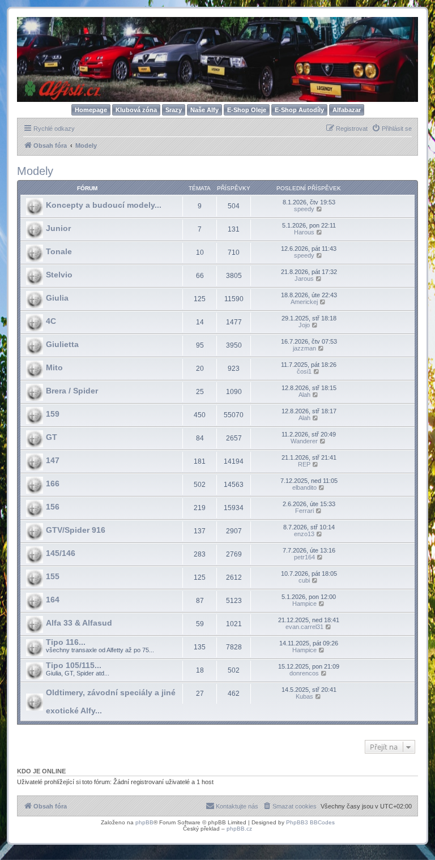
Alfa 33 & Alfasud (79, 622)
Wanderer (304, 441)
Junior (58, 228)
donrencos (304, 673)
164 (52, 599)
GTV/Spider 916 (75, 529)
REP (304, 464)
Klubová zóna (136, 109)
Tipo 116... (66, 642)
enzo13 (304, 533)
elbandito (304, 487)
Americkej (304, 301)
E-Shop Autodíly (299, 109)
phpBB (144, 822)
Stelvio (59, 274)
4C (51, 321)
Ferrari (304, 510)
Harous (304, 232)
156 (52, 506)
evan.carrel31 (304, 626)
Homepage (91, 109)
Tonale (59, 251)
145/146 (60, 553)
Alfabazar (346, 109)
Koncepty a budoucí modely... (103, 204)
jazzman (304, 348)
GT (51, 437)
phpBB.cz (239, 828)
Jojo (304, 325)
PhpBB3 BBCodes (310, 822)
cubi (304, 580)
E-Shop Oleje (246, 109)
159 (52, 413)
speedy (304, 209)
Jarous (304, 278)
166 (52, 483)
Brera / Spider (72, 390)
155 (52, 576)
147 (52, 460)
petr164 (304, 557)
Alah (304, 394)
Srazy (173, 109)
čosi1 (304, 371)
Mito (54, 367)
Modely (35, 171)
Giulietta (62, 344)
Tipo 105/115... (73, 665)
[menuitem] (392, 128)
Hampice (304, 603)
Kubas (304, 696)
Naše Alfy (204, 109)
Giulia (57, 297)
